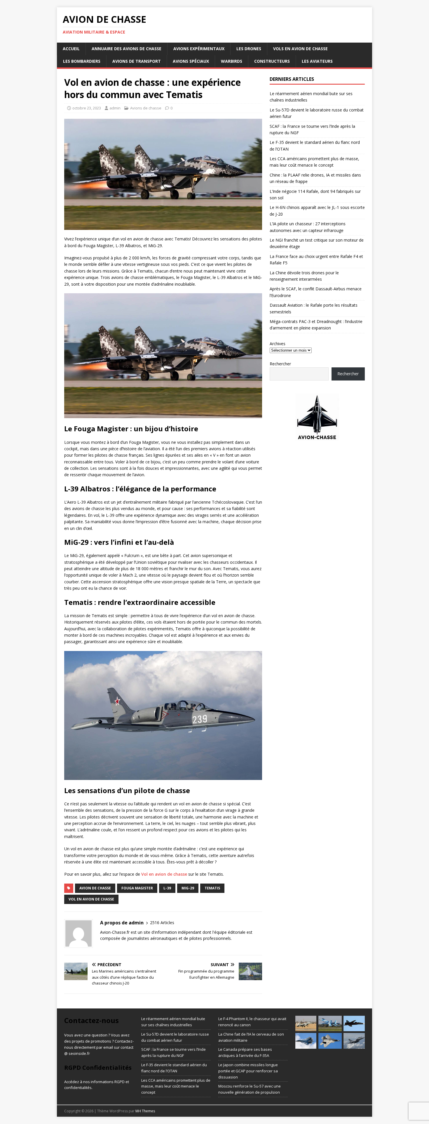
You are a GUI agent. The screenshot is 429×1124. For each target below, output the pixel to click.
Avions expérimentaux (198, 48)
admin (115, 108)
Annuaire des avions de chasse (126, 48)
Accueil (71, 48)
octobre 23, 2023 (86, 108)
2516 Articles (162, 922)
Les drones (248, 48)
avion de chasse (95, 888)
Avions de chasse (145, 108)
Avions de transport (136, 61)
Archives (277, 343)
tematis (212, 888)
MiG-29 (188, 888)
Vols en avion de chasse (300, 48)
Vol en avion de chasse (164, 874)
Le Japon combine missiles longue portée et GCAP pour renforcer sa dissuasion (248, 1071)
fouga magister (137, 888)
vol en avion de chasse (91, 899)
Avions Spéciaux (191, 61)
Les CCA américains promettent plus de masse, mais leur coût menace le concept (175, 1086)
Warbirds (231, 61)
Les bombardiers (81, 61)
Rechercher (280, 363)
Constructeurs (272, 61)
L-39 (167, 888)
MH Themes (145, 1111)
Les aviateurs (317, 61)
